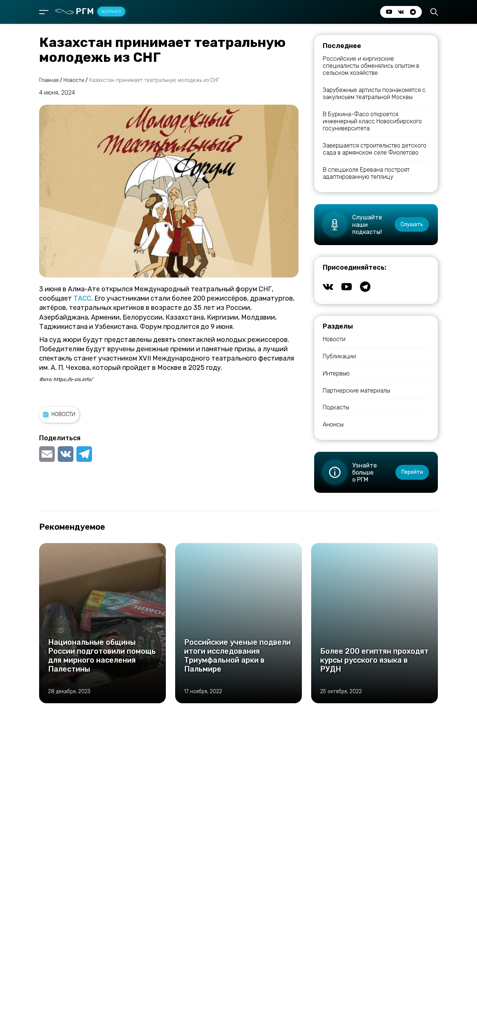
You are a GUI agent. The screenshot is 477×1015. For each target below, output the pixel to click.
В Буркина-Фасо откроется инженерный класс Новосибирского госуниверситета (372, 121)
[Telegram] (84, 454)
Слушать (412, 224)
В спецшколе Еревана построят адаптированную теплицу (366, 173)
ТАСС (82, 298)
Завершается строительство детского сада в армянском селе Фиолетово (374, 149)
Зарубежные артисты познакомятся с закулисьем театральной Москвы (374, 93)
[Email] (47, 454)
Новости (63, 414)
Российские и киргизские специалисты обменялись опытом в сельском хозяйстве (371, 65)
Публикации (339, 356)
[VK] (65, 454)
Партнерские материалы (356, 390)
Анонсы (333, 424)
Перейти (412, 472)
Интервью (336, 373)
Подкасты (336, 407)
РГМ (98, 11)
